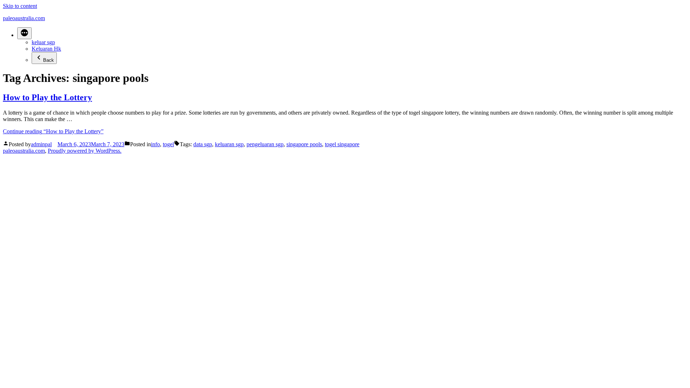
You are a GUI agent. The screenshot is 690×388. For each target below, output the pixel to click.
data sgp (202, 144)
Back (48, 60)
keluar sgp (43, 42)
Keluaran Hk (46, 49)
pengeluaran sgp (265, 144)
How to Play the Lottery (47, 97)
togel (168, 144)
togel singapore (342, 144)
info (155, 144)
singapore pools (304, 144)
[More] (24, 33)
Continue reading (53, 131)
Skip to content (20, 6)
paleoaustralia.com (24, 18)
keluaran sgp (229, 144)
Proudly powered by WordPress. (84, 151)
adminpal (41, 144)
